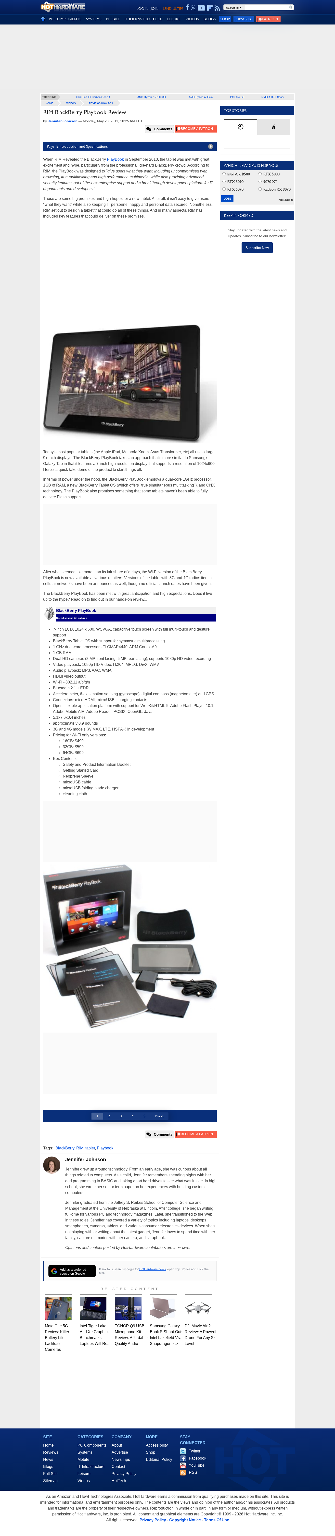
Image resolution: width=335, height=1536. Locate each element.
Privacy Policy (124, 1474)
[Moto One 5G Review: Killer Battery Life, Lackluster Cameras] (58, 1308)
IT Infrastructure (90, 1466)
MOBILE (113, 19)
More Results (286, 199)
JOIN (154, 9)
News (48, 1459)
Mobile (83, 1459)
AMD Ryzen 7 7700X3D (151, 97)
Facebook (197, 1458)
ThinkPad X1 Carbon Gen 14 (93, 97)
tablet (90, 1148)
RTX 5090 (235, 181)
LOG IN (142, 9)
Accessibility (157, 1445)
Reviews (50, 1452)
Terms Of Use (216, 1520)
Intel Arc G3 (237, 97)
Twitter (194, 1451)
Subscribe (244, 19)
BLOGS (210, 19)
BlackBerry (64, 1148)
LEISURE (173, 19)
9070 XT (269, 181)
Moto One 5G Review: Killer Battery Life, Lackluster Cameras (57, 1338)
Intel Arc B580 (238, 174)
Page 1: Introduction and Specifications (77, 146)
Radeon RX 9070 (276, 189)
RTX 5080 (271, 174)
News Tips (121, 1459)
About (117, 1445)
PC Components (91, 1445)
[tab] (240, 127)
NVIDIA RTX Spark (272, 97)
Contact (118, 1466)
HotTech (119, 1481)
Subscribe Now (257, 248)
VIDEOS (192, 19)
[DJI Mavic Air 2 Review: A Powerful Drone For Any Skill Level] (198, 1308)
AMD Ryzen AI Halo (201, 97)
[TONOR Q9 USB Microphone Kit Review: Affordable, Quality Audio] (128, 1308)
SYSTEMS (93, 19)
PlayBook (115, 159)
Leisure (83, 1474)
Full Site (50, 1474)
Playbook (105, 1148)
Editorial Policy (159, 1459)
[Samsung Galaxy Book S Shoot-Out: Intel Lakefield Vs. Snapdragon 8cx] (163, 1308)
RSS (193, 1472)
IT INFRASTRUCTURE (143, 19)
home (49, 103)
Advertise (120, 1452)
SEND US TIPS (173, 9)
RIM (79, 1148)
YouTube (197, 1465)
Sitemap (50, 1481)
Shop (225, 19)
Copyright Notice (185, 1520)
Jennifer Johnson (85, 1159)
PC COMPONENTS (65, 19)
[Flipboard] (210, 8)
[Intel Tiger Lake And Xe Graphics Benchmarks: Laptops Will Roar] (93, 1308)
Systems (84, 1452)
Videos (71, 103)
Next (159, 1116)
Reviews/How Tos (101, 103)
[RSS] (217, 8)
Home (48, 1445)
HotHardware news (152, 1269)
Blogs (48, 1466)
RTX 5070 (235, 189)
